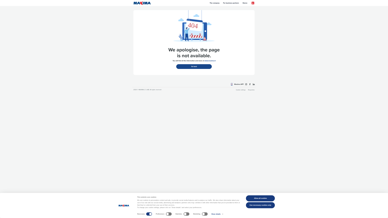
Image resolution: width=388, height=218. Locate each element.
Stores (245, 3)
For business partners (231, 3)
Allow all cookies (260, 198)
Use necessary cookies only (260, 205)
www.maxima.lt (210, 61)
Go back (194, 67)
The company (214, 3)
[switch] (169, 214)
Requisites (251, 90)
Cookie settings (241, 90)
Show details (216, 214)
